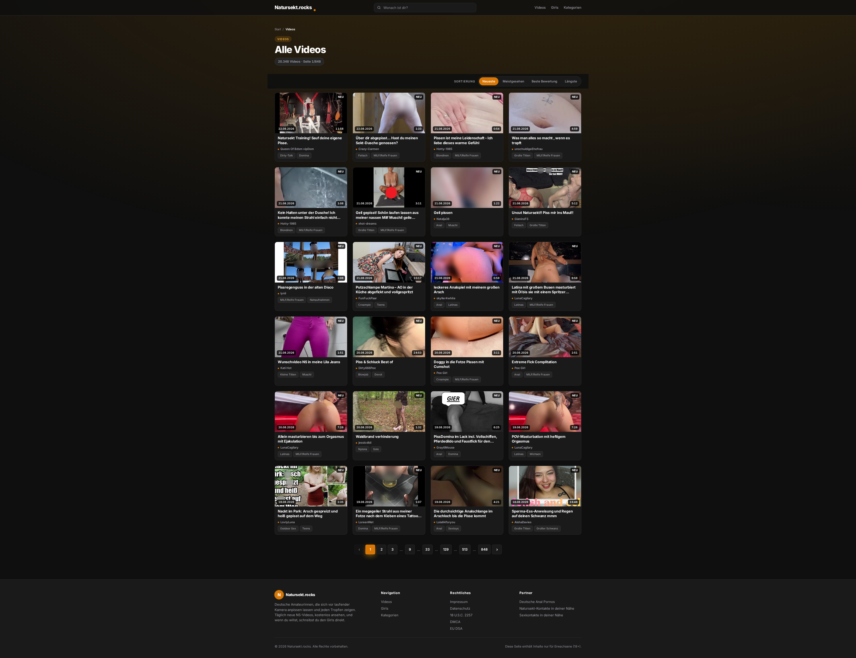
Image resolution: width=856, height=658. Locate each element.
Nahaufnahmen (319, 299)
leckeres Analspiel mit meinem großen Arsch (467, 289)
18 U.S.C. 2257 (461, 615)
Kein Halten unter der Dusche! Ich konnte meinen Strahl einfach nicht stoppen (307, 215)
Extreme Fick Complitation (534, 362)
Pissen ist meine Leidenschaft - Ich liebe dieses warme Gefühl (463, 140)
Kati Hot (286, 368)
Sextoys (453, 528)
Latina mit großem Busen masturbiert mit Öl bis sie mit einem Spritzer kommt (544, 290)
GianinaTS (521, 219)
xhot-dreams (367, 223)
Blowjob (363, 374)
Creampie (364, 304)
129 (446, 549)
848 (484, 549)
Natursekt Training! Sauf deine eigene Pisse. (310, 140)
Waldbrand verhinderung (377, 436)
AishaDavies (522, 522)
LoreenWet (366, 522)
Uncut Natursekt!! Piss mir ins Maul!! (542, 212)
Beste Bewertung (544, 81)
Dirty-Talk (286, 155)
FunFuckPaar (367, 298)
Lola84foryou (445, 522)
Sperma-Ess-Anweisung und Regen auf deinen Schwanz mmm (542, 513)
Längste (571, 81)
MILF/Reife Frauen (385, 155)
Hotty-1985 (444, 149)
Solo (376, 449)
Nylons (362, 449)
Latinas (452, 304)
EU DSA (456, 628)
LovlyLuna (287, 522)
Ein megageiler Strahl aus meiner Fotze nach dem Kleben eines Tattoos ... (388, 514)
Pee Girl (441, 373)
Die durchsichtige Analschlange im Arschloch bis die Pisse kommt (463, 513)
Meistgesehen (513, 81)
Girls (554, 7)
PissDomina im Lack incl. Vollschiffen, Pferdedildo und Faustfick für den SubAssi (465, 439)
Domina (304, 155)
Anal (439, 225)
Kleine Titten (288, 374)
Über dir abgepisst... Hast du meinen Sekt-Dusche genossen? (387, 140)
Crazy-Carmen (368, 149)
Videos (540, 7)
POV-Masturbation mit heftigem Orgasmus (539, 438)
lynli (283, 293)
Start (278, 29)
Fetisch (362, 155)
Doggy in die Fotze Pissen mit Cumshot (459, 364)
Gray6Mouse (445, 447)
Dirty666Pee (367, 368)
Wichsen (535, 454)
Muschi (452, 225)
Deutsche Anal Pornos (539, 602)
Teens (381, 304)
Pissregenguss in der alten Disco (305, 287)
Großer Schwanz (547, 528)
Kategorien (572, 7)
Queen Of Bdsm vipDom (297, 149)
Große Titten (522, 155)
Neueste (488, 81)
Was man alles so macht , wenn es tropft (541, 140)
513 (465, 549)
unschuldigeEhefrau (528, 149)
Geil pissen (443, 212)
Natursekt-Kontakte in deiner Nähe (546, 608)
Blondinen (442, 155)
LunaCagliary (523, 298)
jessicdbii (364, 442)
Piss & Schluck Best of (374, 362)
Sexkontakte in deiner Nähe (541, 615)
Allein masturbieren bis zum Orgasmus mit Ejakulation (311, 438)
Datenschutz (460, 608)
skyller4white (445, 298)
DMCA (455, 622)
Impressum (459, 602)
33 (427, 549)
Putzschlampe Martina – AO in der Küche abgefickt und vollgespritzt (384, 289)
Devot (378, 374)
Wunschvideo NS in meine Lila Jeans (309, 362)
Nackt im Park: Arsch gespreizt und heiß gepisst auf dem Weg (307, 513)
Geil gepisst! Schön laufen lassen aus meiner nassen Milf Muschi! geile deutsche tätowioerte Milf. (387, 215)
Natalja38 (442, 219)
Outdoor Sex (288, 528)
